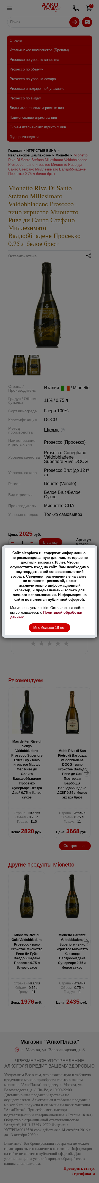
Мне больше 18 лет (49, 628)
